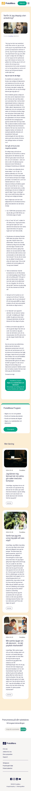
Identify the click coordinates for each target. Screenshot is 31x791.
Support (5, 757)
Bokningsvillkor (20, 786)
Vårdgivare (6, 763)
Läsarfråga (11, 36)
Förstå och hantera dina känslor (13, 416)
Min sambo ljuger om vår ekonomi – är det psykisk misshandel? (14, 643)
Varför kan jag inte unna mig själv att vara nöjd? (15, 538)
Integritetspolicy (11, 786)
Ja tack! (23, 729)
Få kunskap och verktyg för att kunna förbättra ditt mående (15, 385)
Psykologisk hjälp (8, 765)
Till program (10, 429)
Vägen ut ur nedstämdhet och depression (13, 422)
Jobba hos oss (7, 751)
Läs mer (9, 503)
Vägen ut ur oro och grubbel (12, 413)
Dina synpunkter (7, 754)
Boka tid (22, 3)
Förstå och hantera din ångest (13, 418)
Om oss (5, 749)
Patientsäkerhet (7, 768)
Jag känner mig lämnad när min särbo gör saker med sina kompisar (15, 477)
